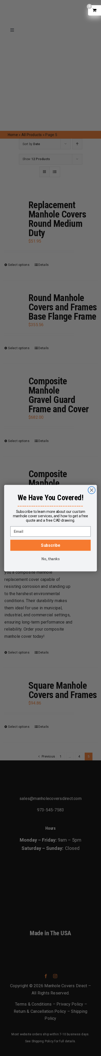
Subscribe (50, 545)
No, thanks (50, 559)
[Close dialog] (91, 490)
